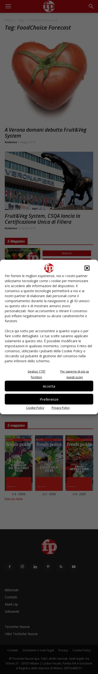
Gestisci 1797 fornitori (36, 374)
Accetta (49, 386)
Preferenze (49, 399)
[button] (87, 268)
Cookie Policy (35, 408)
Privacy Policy (61, 408)
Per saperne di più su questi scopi (74, 374)
